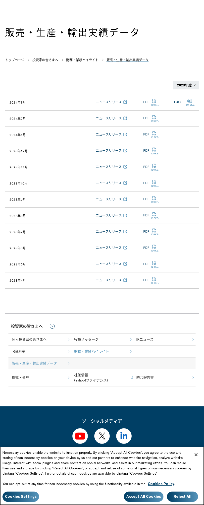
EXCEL (179, 102)
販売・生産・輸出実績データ (34, 363)
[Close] (196, 454)
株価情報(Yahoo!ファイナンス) (91, 377)
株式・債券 (20, 377)
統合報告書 (145, 377)
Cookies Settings (21, 496)
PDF (146, 102)
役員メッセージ (86, 339)
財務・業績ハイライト (91, 351)
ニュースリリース (109, 102)
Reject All (182, 496)
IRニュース (144, 339)
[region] (102, 476)
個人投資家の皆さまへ (29, 339)
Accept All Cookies (143, 496)
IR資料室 (18, 351)
